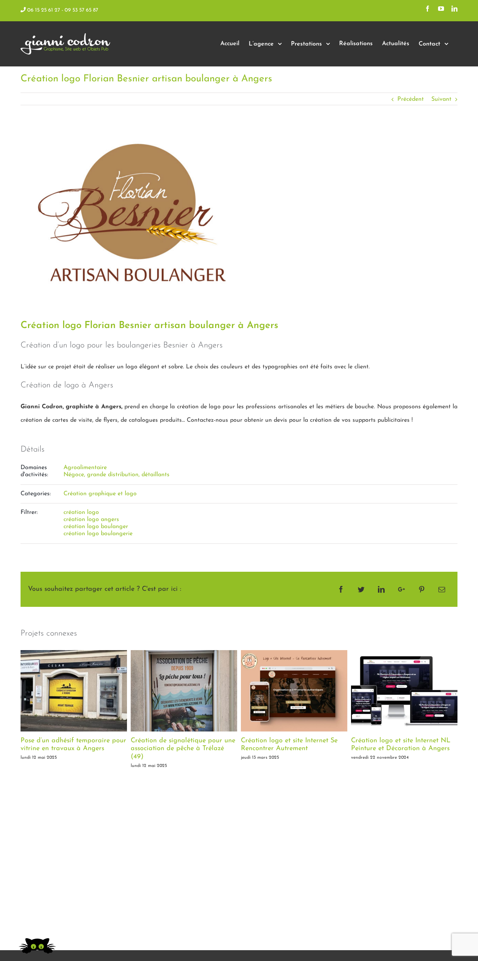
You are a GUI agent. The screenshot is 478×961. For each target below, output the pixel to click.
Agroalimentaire (85, 468)
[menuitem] (229, 44)
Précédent (410, 99)
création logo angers (91, 519)
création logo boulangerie (98, 534)
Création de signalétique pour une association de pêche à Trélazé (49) (183, 748)
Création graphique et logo (100, 494)
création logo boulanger (95, 527)
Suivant (441, 99)
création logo (81, 512)
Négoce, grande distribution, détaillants (116, 475)
